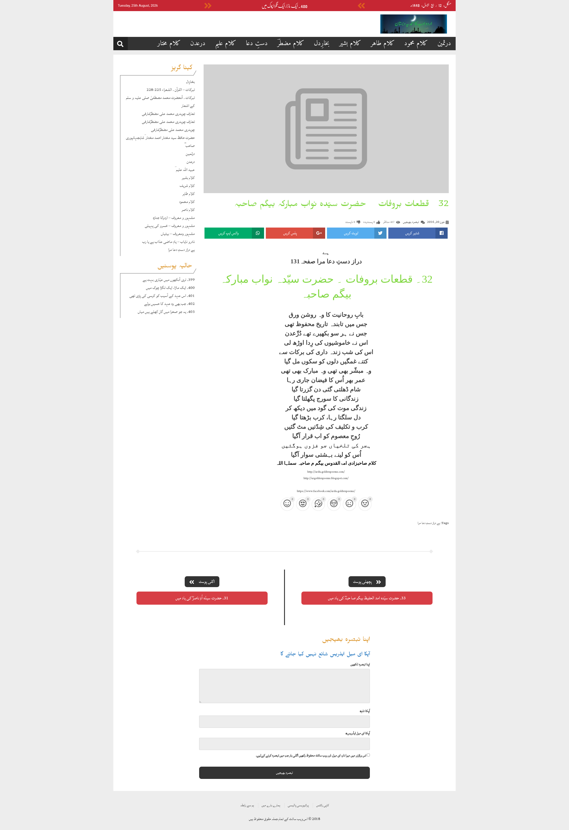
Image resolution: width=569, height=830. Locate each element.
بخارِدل (322, 43)
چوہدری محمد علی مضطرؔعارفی (173, 130)
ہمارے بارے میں (271, 805)
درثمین (444, 43)
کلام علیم (225, 43)
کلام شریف (187, 186)
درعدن (198, 43)
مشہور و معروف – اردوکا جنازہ (174, 218)
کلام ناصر (188, 210)
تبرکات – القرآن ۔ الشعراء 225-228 (170, 90)
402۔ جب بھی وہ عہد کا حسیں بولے (169, 304)
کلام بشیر (350, 43)
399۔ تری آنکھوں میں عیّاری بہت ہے (169, 280)
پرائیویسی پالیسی (298, 805)
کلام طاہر (383, 43)
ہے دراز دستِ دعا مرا (181, 250)
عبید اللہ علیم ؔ (185, 170)
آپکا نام (365, 711)
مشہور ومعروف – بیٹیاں (178, 234)
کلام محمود (416, 43)
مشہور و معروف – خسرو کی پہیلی (170, 226)
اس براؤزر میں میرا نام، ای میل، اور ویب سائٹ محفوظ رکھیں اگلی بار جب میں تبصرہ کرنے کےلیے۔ (311, 755)
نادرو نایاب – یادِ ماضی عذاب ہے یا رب (168, 242)
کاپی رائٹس (322, 805)
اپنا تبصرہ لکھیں (360, 664)
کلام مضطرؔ (290, 43)
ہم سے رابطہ (247, 805)
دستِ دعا (257, 43)
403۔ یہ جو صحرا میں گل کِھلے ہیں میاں (166, 312)
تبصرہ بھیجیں (411, 222)
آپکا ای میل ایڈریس (357, 733)
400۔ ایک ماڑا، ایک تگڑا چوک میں (284, 6)
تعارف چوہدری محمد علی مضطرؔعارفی (168, 114)
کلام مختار (169, 43)
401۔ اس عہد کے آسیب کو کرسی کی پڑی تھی (162, 296)
